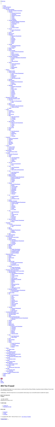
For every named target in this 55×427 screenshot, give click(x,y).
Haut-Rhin (11, 143)
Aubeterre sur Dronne (16, 15)
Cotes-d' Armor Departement (17, 73)
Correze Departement (15, 29)
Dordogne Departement (16, 35)
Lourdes (13, 180)
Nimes (12, 168)
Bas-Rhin (11, 142)
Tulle (12, 31)
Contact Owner (4, 419)
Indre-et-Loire (11, 121)
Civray (12, 66)
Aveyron (10, 162)
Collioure (13, 205)
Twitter (4, 413)
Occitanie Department (13, 154)
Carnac (12, 90)
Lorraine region (12, 361)
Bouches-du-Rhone (13, 289)
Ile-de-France (9, 150)
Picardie (7, 368)
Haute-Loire (11, 324)
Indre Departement (15, 116)
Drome (10, 322)
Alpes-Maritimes (12, 272)
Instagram (5, 412)
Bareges (13, 179)
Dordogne (11, 34)
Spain (4, 374)
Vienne (10, 62)
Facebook (5, 414)
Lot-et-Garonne (12, 50)
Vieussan (13, 193)
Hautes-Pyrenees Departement (17, 176)
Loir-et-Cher (11, 127)
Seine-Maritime (12, 234)
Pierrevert (13, 319)
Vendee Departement (15, 249)
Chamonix (13, 328)
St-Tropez (13, 305)
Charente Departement (16, 13)
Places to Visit (6, 8)
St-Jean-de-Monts (15, 252)
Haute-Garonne (12, 174)
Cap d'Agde (13, 187)
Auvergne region (12, 314)
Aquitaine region (12, 351)
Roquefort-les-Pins (15, 284)
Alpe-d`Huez (14, 337)
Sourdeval (13, 232)
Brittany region (12, 70)
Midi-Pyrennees (9, 362)
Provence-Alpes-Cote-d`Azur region (16, 270)
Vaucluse (10, 307)
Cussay (12, 123)
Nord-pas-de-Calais (10, 364)
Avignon (13, 309)
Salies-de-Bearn (14, 61)
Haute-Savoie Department (16, 326)
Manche (10, 228)
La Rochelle (13, 23)
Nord (10, 260)
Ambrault (13, 117)
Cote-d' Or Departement (16, 101)
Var (9, 293)
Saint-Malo (13, 84)
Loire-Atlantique (12, 239)
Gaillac (12, 215)
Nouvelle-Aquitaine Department (15, 10)
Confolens (13, 19)
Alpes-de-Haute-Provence (14, 316)
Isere (10, 334)
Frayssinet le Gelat (15, 198)
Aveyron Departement (16, 163)
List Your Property (7, 7)
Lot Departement (14, 196)
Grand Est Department (13, 138)
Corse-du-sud (11, 148)
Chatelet (13, 132)
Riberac (13, 42)
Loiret (10, 128)
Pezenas (13, 191)
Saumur (10, 238)
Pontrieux (13, 76)
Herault (10, 183)
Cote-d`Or (11, 99)
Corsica (7, 145)
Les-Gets (13, 330)
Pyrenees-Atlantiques (13, 56)
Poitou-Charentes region (14, 372)
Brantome (13, 39)
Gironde (10, 44)
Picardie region (12, 369)
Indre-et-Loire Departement (17, 122)
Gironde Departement (15, 45)
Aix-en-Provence (15, 291)
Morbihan (11, 85)
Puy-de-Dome (12, 339)
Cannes (12, 277)
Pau (12, 60)
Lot (9, 195)
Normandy (8, 222)
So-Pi (12, 134)
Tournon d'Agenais (15, 55)
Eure (10, 227)
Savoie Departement (15, 343)
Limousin (8, 357)
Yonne (10, 108)
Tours (12, 126)
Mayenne (11, 245)
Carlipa (12, 160)
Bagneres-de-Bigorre (15, 178)
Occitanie (8, 152)
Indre (10, 115)
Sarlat (12, 43)
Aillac (12, 37)
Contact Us (5, 405)
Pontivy (13, 95)
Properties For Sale (7, 406)
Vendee (10, 248)
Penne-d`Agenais (15, 54)
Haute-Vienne (11, 48)
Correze (10, 28)
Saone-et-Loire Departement (17, 105)
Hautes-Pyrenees (12, 175)
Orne (10, 233)
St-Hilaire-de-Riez (15, 251)
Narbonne (13, 161)
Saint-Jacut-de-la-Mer (15, 78)
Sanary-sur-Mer (14, 303)
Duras (12, 52)
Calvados (11, 223)
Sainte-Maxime (14, 301)
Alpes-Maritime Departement (17, 273)
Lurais (12, 120)
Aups (12, 296)
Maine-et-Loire (12, 244)
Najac (12, 164)
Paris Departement (15, 131)
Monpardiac (13, 173)
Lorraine (8, 360)
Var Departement (14, 295)
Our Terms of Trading (26, 416)
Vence (12, 286)
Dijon (12, 102)
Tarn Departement (15, 211)
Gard (10, 166)
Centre (7, 109)
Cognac (13, 17)
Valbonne (13, 285)
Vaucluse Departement (16, 308)
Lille (10, 366)
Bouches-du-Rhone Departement (18, 290)
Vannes (12, 96)
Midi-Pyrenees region (13, 363)
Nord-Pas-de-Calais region (14, 367)
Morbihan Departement (16, 86)
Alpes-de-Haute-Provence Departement (19, 317)
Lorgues (13, 299)
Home (4, 5)
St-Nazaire (13, 243)
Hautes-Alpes (11, 292)
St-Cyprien (13, 209)
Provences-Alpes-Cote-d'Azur (12, 269)
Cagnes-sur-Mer (14, 275)
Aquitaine (8, 350)
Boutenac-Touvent (15, 22)
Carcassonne (14, 158)
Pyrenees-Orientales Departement (18, 202)
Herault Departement (15, 184)
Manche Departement (15, 230)
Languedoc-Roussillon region (15, 356)
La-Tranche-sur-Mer (15, 250)
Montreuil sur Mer (15, 264)
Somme (10, 266)
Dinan (12, 74)
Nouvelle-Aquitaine (10, 9)
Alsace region (11, 349)
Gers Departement (15, 172)
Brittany (7, 69)
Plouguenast (13, 75)
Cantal (10, 321)
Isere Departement (15, 336)
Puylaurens (13, 216)
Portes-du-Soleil (14, 333)
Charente (10, 11)
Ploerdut (13, 92)
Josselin (13, 91)
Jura (9, 258)
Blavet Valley (14, 89)
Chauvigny (13, 64)
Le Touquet (13, 263)
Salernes (13, 302)
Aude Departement (15, 157)
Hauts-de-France (9, 254)
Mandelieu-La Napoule (16, 279)
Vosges (10, 144)
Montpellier (13, 190)
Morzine (13, 332)
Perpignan (13, 207)
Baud (12, 87)
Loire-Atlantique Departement (17, 240)
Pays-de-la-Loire (9, 236)
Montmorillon (14, 67)
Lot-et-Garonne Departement (17, 51)
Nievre (10, 103)
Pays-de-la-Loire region (14, 237)
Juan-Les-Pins (14, 278)
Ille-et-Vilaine (11, 80)
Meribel (13, 346)
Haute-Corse (11, 149)
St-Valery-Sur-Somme (16, 268)
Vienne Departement (15, 63)
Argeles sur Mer (14, 203)
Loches (12, 125)
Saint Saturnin (14, 310)
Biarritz (12, 58)
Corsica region (12, 146)
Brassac (13, 221)
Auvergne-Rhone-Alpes (11, 311)
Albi (12, 213)
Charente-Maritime (13, 20)
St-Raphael (13, 304)
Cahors (12, 197)
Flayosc (13, 297)
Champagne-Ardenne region (15, 354)
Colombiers (13, 189)
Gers (10, 170)
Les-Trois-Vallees (15, 345)
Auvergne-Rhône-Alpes (14, 313)
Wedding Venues (6, 373)
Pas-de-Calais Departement (17, 262)
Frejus (12, 298)
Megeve (13, 331)
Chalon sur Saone (15, 107)
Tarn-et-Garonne (12, 219)
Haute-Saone (11, 257)
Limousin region (12, 358)
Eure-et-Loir (11, 114)
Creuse (10, 32)
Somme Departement (15, 267)
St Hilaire (11, 110)
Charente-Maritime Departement (18, 21)
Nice (12, 283)
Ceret (12, 204)
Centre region (11, 111)
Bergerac (13, 38)
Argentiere (13, 327)
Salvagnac (13, 217)
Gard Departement (15, 167)
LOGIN (2, 382)
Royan (12, 25)
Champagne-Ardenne (10, 352)
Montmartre (13, 133)
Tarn (10, 210)
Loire (10, 338)
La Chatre (13, 119)
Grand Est (8, 137)
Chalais (12, 16)
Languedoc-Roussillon (10, 355)
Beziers (12, 185)
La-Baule (13, 242)
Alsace (7, 348)
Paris (10, 129)
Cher (10, 113)
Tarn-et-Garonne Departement (17, 220)
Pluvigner (13, 93)
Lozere (10, 199)
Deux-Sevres (11, 33)
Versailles (13, 136)
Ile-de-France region (13, 151)
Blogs (4, 375)
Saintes (12, 26)
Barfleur (13, 231)
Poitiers (12, 68)
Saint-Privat (13, 192)
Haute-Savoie (11, 325)
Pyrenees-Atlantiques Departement (18, 57)
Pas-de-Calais (11, 261)
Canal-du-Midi (14, 186)
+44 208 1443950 (4, 399)
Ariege (10, 155)
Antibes (13, 274)
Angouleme (13, 14)
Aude (10, 156)
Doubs (10, 256)
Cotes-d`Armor (12, 72)
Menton (13, 280)
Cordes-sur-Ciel (14, 214)
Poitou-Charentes (9, 370)
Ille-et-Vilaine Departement (17, 81)
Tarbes (12, 181)
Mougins (13, 281)
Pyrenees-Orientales (13, 201)
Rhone (10, 340)
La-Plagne (13, 344)
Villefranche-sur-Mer (15, 287)
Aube (10, 140)
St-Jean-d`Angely (15, 27)
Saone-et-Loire (12, 104)
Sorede (12, 208)
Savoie (10, 342)
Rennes (12, 82)
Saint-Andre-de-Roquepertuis (17, 169)
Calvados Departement (16, 225)
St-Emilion (13, 46)
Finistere (10, 79)
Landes (10, 49)
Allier (10, 315)
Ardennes (11, 139)
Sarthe (10, 246)
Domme (13, 40)
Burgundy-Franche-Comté (11, 97)
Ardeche (10, 320)
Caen (12, 226)
